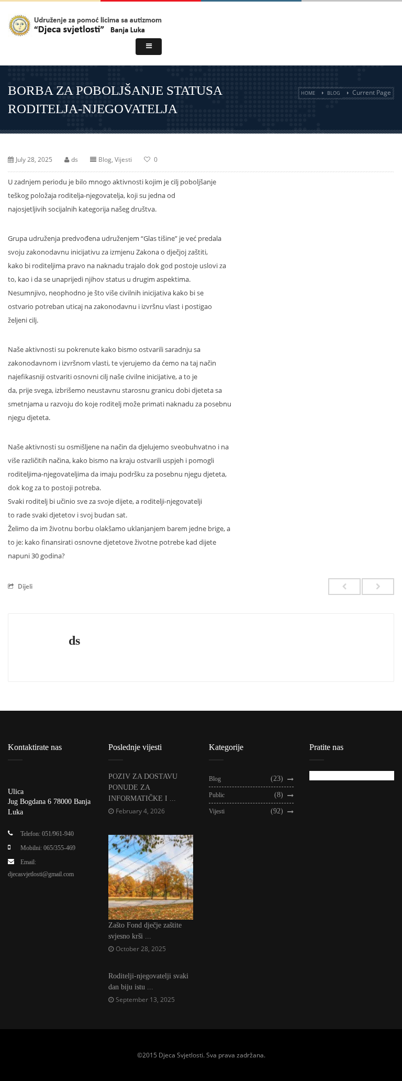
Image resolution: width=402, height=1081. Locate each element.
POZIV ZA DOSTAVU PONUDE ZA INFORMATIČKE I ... (142, 787)
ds (74, 159)
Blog (333, 93)
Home (308, 93)
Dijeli (25, 586)
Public (217, 795)
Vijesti (123, 159)
